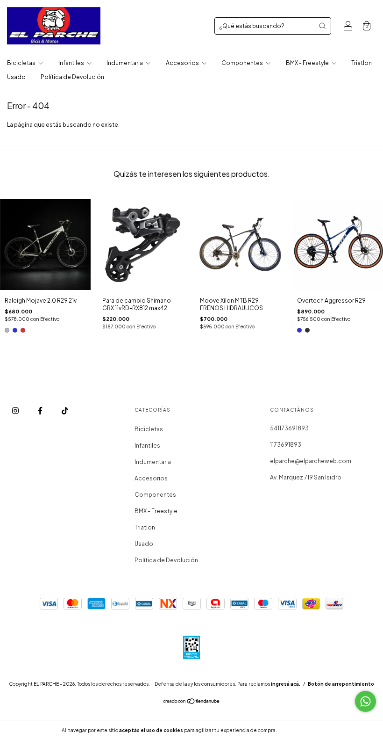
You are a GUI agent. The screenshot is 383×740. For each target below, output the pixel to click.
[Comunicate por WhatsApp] (365, 701)
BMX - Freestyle (308, 62)
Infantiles (71, 62)
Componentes (242, 62)
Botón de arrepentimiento (341, 684)
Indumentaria (125, 62)
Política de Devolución (72, 76)
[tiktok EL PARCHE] (65, 410)
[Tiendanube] (192, 702)
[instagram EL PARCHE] (16, 410)
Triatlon (361, 62)
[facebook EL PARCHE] (41, 410)
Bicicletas (21, 62)
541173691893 (289, 428)
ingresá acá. (285, 684)
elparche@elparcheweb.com (310, 460)
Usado (16, 76)
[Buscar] (322, 26)
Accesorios (183, 62)
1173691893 (285, 444)
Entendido (303, 730)
